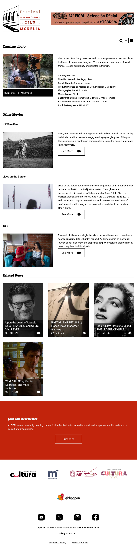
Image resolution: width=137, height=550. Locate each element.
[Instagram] (78, 519)
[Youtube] (41, 519)
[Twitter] (59, 519)
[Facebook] (95, 519)
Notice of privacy (57, 542)
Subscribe (68, 439)
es (126, 40)
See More (67, 151)
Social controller (80, 542)
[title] (23, 482)
